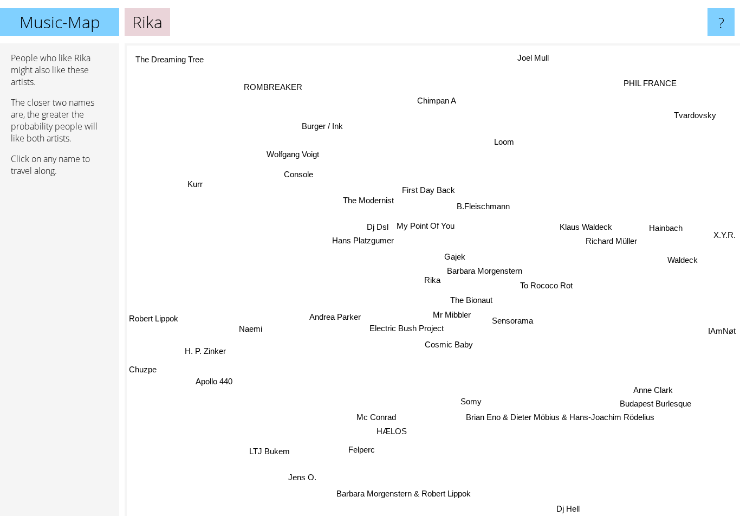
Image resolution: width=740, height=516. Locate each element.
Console (296, 175)
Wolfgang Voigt (293, 154)
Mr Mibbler (456, 314)
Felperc (362, 449)
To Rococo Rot (547, 285)
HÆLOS (393, 430)
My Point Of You (426, 225)
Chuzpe (143, 371)
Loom (503, 141)
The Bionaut (471, 299)
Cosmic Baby (450, 344)
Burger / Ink (323, 125)
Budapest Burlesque (656, 404)
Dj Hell (571, 508)
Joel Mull (531, 57)
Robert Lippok (153, 323)
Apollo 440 (211, 377)
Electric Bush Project (407, 328)
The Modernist (366, 200)
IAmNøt (722, 333)
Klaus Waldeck (586, 226)
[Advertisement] (59, 350)
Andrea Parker (335, 316)
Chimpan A (442, 100)
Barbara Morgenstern (485, 270)
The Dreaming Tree (168, 59)
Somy (468, 402)
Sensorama (512, 320)
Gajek (454, 256)
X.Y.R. (724, 232)
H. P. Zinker (206, 353)
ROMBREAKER (271, 87)
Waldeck (683, 258)
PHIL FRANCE (655, 86)
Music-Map (60, 22)
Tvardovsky (693, 113)
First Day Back (426, 190)
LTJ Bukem (266, 449)
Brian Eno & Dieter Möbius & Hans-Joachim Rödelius (560, 417)
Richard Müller (611, 241)
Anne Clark (653, 390)
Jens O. (301, 476)
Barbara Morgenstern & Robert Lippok (403, 493)
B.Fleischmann (482, 205)
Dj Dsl (377, 226)
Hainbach (667, 228)
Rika (432, 280)
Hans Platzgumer (363, 240)
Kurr (192, 189)
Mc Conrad (368, 416)
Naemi (250, 327)
